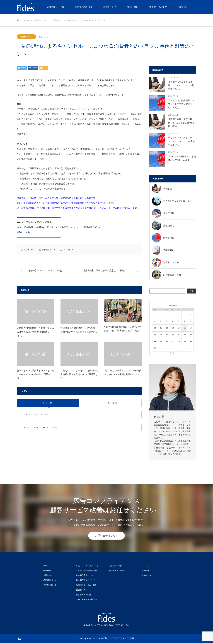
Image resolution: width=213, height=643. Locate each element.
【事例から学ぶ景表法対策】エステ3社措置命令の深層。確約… (182, 122)
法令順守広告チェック (85, 575)
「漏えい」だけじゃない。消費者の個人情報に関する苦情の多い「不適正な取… (79, 374)
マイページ (146, 575)
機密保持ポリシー (50, 580)
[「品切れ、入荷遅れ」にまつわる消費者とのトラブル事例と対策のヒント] (123, 354)
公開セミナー (81, 590)
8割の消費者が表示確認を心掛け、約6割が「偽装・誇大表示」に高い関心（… (123, 330)
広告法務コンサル (83, 7)
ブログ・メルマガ (158, 7)
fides (32, 250)
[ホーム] (18, 15)
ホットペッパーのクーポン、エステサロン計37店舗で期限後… (181, 141)
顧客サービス (109, 7)
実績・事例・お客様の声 (86, 599)
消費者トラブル (26, 37)
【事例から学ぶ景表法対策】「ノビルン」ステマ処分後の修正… (181, 85)
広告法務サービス (55, 7)
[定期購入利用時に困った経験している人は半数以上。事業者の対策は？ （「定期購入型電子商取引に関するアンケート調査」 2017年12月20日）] (35, 311)
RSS (19, 638)
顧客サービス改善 (83, 595)
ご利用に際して (49, 585)
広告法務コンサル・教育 (86, 585)
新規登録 (145, 570)
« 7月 (172, 353)
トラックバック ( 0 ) (110, 403)
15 (185, 328)
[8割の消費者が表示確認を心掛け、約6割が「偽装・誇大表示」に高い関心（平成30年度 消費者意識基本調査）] (123, 310)
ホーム (46, 566)
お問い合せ (48, 575)
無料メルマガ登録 (116, 570)
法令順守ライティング (85, 580)
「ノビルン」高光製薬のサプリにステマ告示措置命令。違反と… (181, 104)
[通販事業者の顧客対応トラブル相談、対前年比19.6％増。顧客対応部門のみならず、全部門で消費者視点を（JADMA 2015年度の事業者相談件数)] (79, 311)
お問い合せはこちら (106, 535)
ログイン (44, 427)
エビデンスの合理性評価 (86, 570)
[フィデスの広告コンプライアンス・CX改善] (40, 7)
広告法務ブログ (115, 566)
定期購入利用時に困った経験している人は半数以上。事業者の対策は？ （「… (35, 332)
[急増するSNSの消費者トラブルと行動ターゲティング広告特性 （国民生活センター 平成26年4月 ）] (35, 354)
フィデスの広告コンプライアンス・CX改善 (113, 638)
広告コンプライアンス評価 (87, 566)
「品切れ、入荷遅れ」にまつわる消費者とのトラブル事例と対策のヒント (122, 372)
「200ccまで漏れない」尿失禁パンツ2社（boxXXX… (182, 158)
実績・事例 (132, 7)
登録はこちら (23, 232)
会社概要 (47, 570)
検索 (191, 291)
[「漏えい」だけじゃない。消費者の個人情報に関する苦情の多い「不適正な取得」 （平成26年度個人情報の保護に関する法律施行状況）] (79, 354)
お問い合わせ (184, 7)
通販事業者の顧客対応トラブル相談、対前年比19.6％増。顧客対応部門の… (79, 330)
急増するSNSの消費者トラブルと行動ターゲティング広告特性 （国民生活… (35, 374)
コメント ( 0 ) (48, 403)
